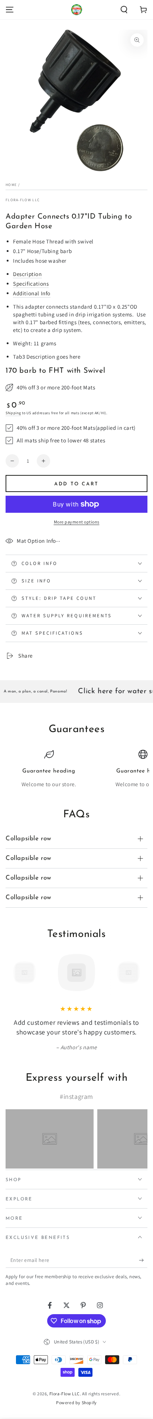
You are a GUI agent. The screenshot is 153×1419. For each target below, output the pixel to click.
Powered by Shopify (76, 1402)
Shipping (13, 413)
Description (27, 274)
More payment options (77, 522)
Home (11, 184)
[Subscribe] (143, 1260)
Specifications (31, 283)
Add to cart (76, 484)
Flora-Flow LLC (23, 199)
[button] (124, 9)
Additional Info (32, 293)
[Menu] (9, 9)
